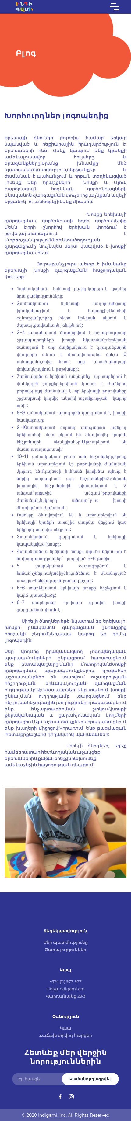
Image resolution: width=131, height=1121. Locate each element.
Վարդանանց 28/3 (65, 996)
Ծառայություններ (65, 949)
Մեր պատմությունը (66, 942)
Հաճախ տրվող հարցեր (65, 1035)
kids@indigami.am (65, 988)
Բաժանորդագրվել (90, 1078)
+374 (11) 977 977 (66, 981)
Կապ (65, 1028)
